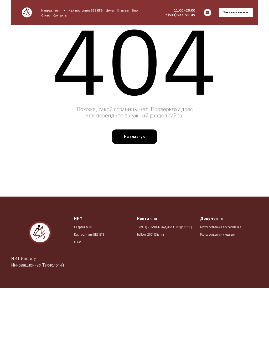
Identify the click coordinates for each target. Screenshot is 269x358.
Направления (83, 227)
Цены (110, 10)
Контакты (60, 15)
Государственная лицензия (217, 234)
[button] (236, 12)
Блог (135, 10)
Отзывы (123, 10)
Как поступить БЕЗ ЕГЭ (86, 10)
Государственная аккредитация (220, 227)
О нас (45, 15)
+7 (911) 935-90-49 (179, 15)
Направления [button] (51, 10)
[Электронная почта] (207, 12)
